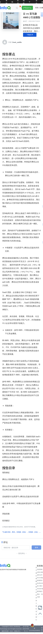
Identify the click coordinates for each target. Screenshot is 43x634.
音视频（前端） (22, 532)
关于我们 (36, 572)
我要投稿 (36, 583)
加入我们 (36, 605)
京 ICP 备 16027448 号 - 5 (25, 629)
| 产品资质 (42, 629)
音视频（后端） (33, 532)
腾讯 (13, 532)
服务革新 (8, 532)
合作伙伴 (36, 594)
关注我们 (36, 616)
